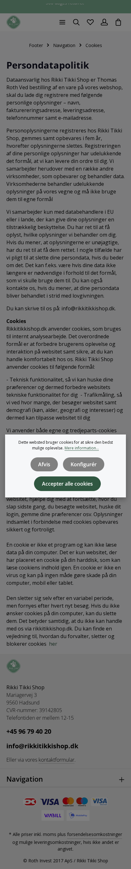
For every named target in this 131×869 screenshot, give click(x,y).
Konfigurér (84, 464)
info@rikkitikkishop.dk (42, 746)
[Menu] (62, 22)
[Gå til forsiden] (13, 22)
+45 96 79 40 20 (28, 731)
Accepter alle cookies (67, 483)
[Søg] (76, 22)
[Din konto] (104, 22)
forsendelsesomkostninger (94, 834)
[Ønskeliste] (90, 22)
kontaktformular (56, 759)
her (53, 643)
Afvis (44, 464)
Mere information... (82, 448)
